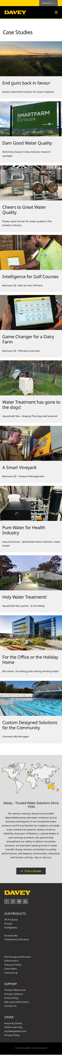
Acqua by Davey (13, 1023)
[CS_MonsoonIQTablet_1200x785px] (31, 296)
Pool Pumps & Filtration (17, 956)
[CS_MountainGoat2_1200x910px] (31, 166)
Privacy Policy (11, 1035)
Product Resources (15, 990)
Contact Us (10, 1005)
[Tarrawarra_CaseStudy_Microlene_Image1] (31, 556)
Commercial (11, 972)
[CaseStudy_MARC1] (31, 682)
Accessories (11, 935)
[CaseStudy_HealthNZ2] (31, 487)
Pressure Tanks (12, 964)
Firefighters (10, 927)
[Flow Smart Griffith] (31, 42)
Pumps (8, 923)
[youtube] (19, 901)
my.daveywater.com (15, 1031)
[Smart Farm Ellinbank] (31, 102)
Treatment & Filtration (16, 939)
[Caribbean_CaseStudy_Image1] (31, 616)
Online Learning (13, 1027)
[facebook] (6, 901)
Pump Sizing (11, 997)
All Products (11, 919)
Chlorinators (11, 960)
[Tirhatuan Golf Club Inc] (31, 236)
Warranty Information (16, 1002)
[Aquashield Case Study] (31, 361)
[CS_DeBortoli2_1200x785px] (31, 427)
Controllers (10, 968)
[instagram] (13, 901)
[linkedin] (25, 901)
